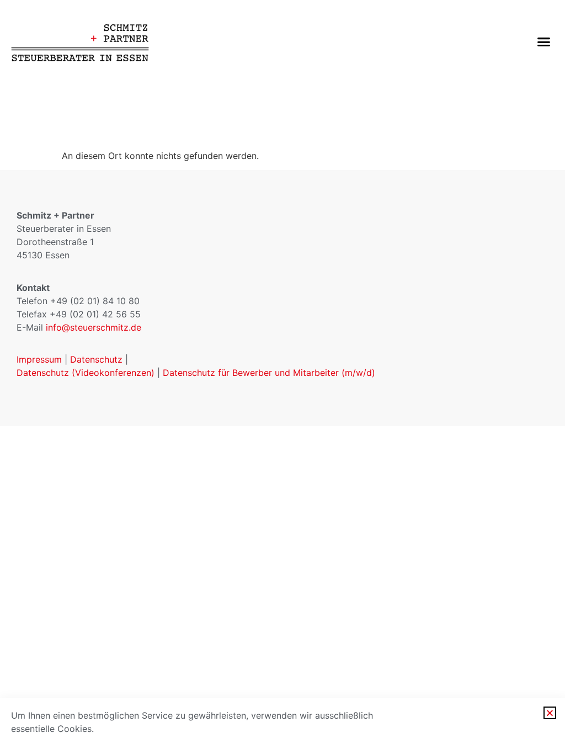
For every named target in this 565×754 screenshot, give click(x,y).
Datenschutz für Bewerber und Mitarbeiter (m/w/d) (269, 372)
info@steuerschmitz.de (93, 327)
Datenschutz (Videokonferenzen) (87, 372)
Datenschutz (96, 359)
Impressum (39, 359)
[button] (543, 41)
